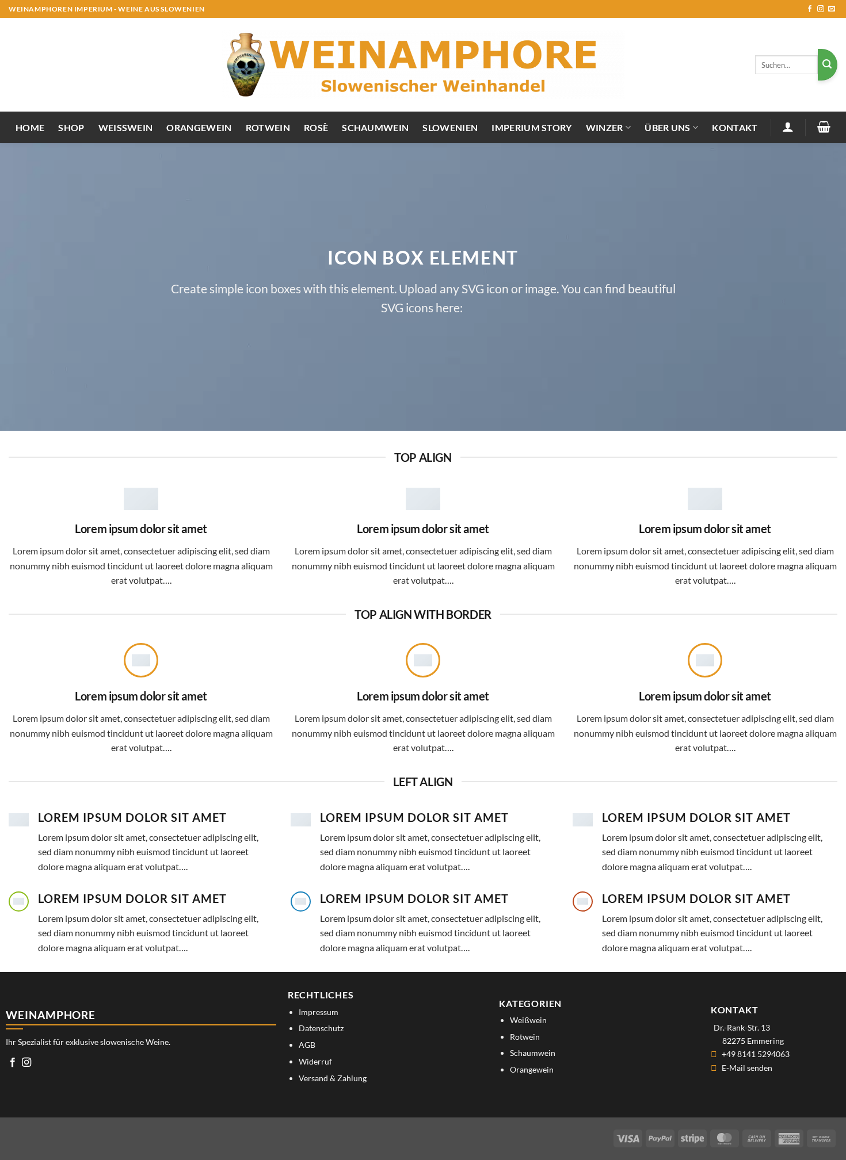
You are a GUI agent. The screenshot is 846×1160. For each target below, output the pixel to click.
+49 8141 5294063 (756, 1054)
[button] (788, 126)
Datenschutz (321, 1028)
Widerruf (315, 1061)
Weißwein (125, 127)
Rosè (316, 127)
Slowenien (450, 127)
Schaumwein (375, 127)
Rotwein (268, 127)
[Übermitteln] (827, 65)
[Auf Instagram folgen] (820, 9)
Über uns (668, 127)
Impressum (318, 1012)
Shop (71, 127)
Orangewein (198, 127)
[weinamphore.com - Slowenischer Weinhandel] (423, 64)
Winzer (604, 127)
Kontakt (734, 127)
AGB (307, 1045)
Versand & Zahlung (333, 1078)
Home (30, 127)
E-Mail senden (747, 1068)
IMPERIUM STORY (531, 127)
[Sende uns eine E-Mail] (831, 9)
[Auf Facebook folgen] (809, 9)
